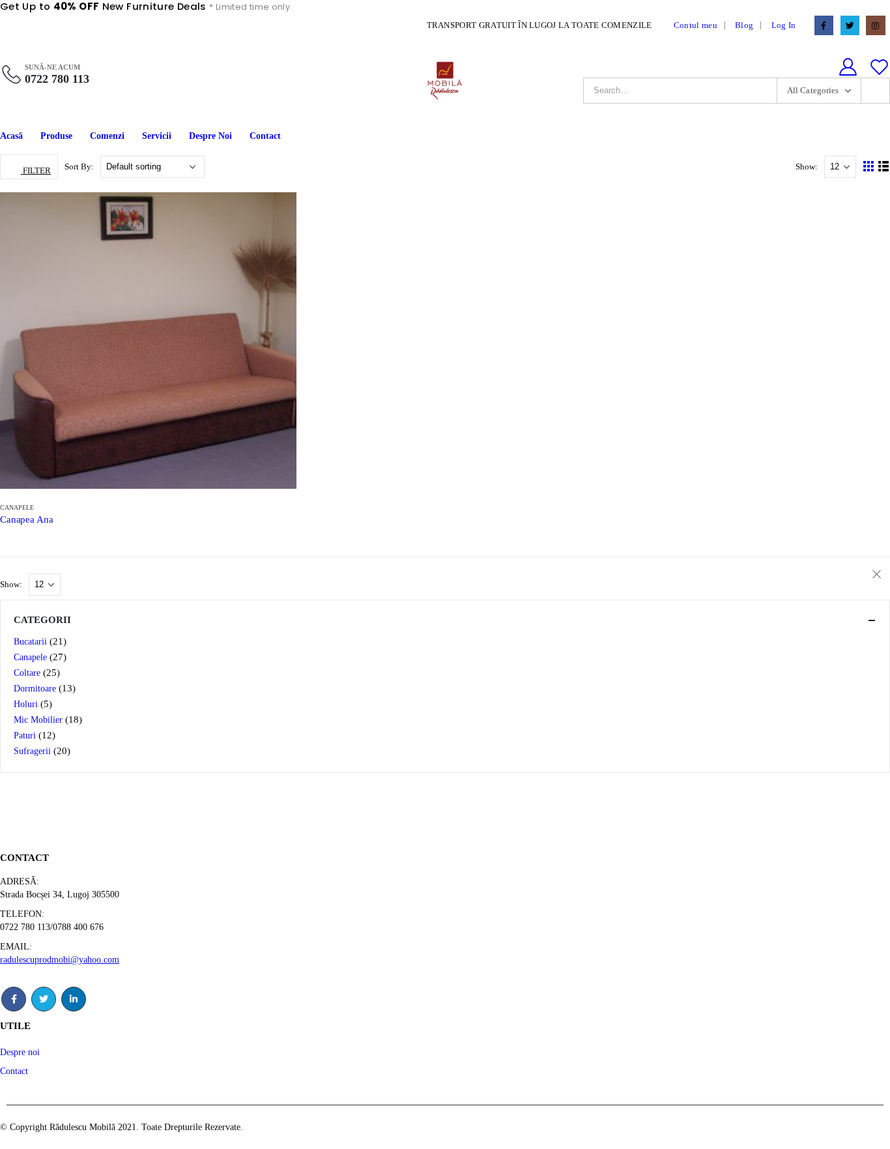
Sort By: (80, 166)
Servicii (156, 136)
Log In (783, 25)
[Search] (875, 90)
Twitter (43, 999)
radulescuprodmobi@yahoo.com (59, 959)
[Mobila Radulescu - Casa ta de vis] (445, 80)
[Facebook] (823, 25)
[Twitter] (849, 25)
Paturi (25, 735)
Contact (265, 136)
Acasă (11, 136)
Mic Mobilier (38, 720)
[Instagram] (875, 25)
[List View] (884, 166)
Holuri (26, 704)
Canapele (17, 507)
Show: (808, 166)
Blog (744, 25)
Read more (274, 214)
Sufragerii (32, 751)
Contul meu (695, 25)
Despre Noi (210, 136)
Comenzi (107, 136)
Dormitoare (35, 688)
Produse (56, 136)
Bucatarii (30, 642)
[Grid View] (869, 166)
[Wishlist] (879, 67)
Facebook (13, 999)
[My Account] (847, 67)
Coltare (27, 673)
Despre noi (20, 1052)
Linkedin (73, 999)
